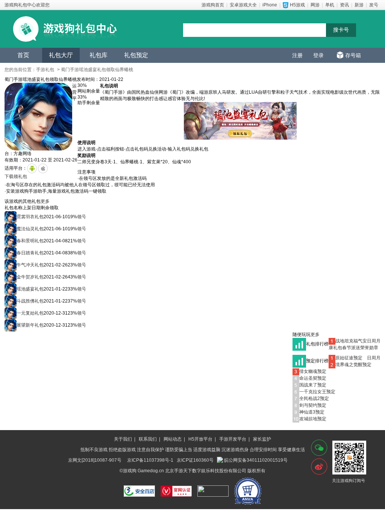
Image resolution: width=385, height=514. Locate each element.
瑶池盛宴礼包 (30, 289)
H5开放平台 (200, 439)
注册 (297, 55)
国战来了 (308, 385)
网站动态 (173, 439)
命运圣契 (308, 378)
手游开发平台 (232, 439)
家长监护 (262, 439)
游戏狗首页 (213, 5)
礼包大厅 (61, 55)
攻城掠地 (308, 418)
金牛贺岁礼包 (30, 277)
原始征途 (344, 357)
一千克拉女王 (312, 391)
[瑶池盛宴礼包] (11, 289)
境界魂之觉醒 (348, 364)
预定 (357, 357)
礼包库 (98, 55)
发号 (373, 5)
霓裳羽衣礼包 (30, 216)
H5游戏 (297, 5)
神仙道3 (307, 412)
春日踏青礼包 (30, 252)
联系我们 (148, 439)
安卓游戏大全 (243, 5)
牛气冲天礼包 (30, 265)
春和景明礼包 (30, 240)
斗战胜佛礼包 (30, 301)
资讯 (344, 5)
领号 (81, 216)
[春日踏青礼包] (11, 252)
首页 (23, 55)
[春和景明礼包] (11, 240)
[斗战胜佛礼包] (11, 301)
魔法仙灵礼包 (30, 228)
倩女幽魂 (308, 371)
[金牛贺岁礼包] (11, 277)
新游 (359, 5)
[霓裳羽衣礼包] (11, 216)
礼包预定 (136, 55)
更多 (45, 201)
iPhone (269, 5)
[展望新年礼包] (11, 325)
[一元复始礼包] (11, 313)
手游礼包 (45, 69)
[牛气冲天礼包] (11, 265)
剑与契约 (308, 405)
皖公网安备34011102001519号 (256, 460)
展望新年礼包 (30, 325)
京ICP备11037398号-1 (150, 460)
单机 (329, 5)
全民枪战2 (309, 398)
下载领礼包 (16, 176)
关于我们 (123, 439)
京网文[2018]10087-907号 (94, 460)
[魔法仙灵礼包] (11, 228)
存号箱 (353, 55)
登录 (318, 55)
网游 (315, 5)
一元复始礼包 (30, 313)
